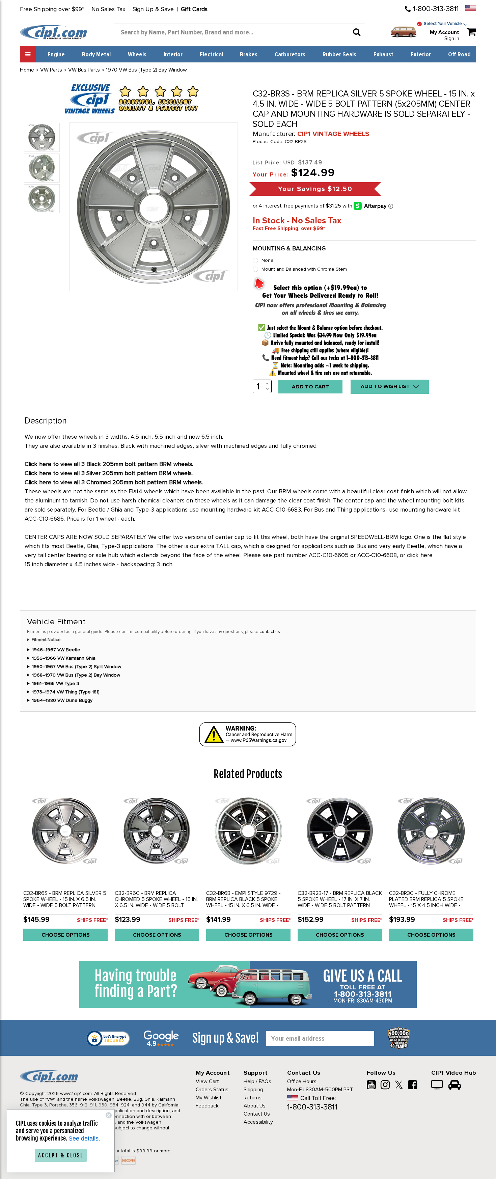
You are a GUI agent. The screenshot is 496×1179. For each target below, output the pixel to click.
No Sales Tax (108, 9)
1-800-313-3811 (436, 8)
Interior (173, 55)
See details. (84, 1138)
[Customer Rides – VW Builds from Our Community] (454, 1085)
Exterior (421, 55)
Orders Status (212, 1089)
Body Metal (96, 55)
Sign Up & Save (153, 9)
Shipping (253, 1089)
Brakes (248, 55)
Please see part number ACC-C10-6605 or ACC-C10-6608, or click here (338, 555)
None (267, 260)
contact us (269, 631)
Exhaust (383, 55)
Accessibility (258, 1122)
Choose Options (66, 935)
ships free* (92, 920)
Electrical (211, 55)
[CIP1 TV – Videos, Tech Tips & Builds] (437, 1085)
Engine (56, 55)
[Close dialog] (108, 1115)
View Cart (207, 1081)
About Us (255, 1105)
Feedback (207, 1105)
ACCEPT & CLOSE (60, 1155)
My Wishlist (209, 1097)
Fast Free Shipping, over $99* (289, 228)
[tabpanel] (65, 869)
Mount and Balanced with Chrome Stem (304, 269)
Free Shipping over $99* (52, 9)
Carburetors (290, 55)
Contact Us (257, 1114)
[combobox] (239, 32)
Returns (252, 1097)
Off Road (459, 55)
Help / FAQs (257, 1081)
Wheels (137, 55)
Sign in (451, 38)
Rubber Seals (339, 55)
